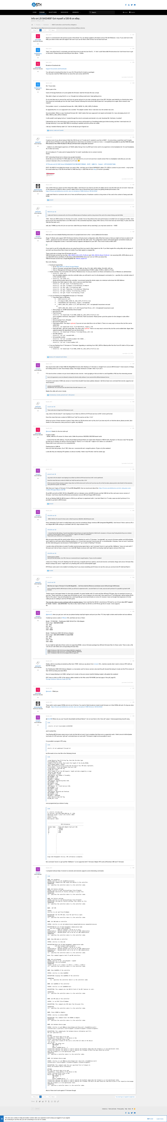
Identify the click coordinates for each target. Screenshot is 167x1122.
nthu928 (49, 719)
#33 (133, 510)
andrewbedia (38, 190)
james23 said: (50, 474)
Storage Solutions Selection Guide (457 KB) (58, 679)
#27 (133, 206)
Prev (34, 30)
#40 (133, 867)
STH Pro (37, 1108)
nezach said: (50, 406)
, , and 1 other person (62, 395)
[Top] (132, 1109)
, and (56, 130)
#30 (133, 401)
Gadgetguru (38, 53)
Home (129, 1108)
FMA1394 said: (51, 211)
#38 (133, 702)
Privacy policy (120, 1108)
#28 (133, 231)
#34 (133, 577)
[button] (46, 12)
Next (53, 30)
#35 (133, 611)
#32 (133, 469)
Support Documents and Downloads (56, 69)
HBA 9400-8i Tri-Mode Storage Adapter (67, 266)
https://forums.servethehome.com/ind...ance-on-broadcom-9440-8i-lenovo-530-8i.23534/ (71, 191)
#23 (133, 62)
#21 (133, 34)
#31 (133, 428)
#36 (133, 661)
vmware (96, 664)
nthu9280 (38, 40)
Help (126, 1108)
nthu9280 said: (51, 515)
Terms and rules (112, 1108)
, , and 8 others (58, 357)
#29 (133, 363)
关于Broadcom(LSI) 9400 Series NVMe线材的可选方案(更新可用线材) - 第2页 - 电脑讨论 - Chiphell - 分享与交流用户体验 (81, 164)
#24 (133, 83)
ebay (95, 169)
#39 (133, 716)
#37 (133, 688)
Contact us (104, 1108)
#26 (133, 184)
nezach (38, 236)
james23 (38, 142)
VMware (64, 618)
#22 (133, 48)
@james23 (49, 614)
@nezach (48, 431)
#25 (133, 137)
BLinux (34, 20)
